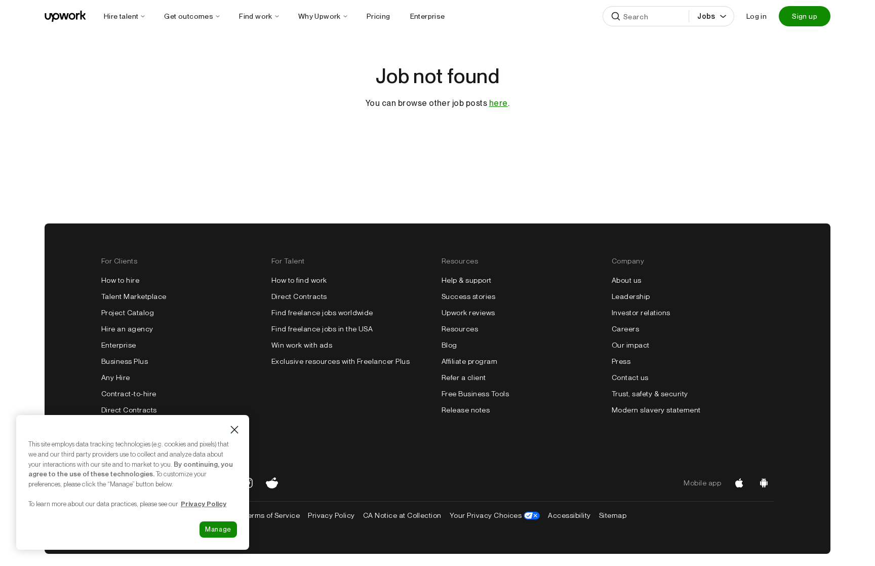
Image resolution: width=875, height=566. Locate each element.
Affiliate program (469, 361)
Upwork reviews (468, 313)
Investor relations (641, 313)
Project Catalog (127, 313)
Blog (449, 345)
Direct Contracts (129, 410)
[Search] (616, 16)
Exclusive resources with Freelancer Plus (340, 361)
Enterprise (118, 345)
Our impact (631, 345)
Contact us (630, 377)
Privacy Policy (331, 515)
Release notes (466, 410)
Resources (460, 329)
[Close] (234, 429)
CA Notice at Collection (402, 515)
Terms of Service (272, 515)
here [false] (498, 103)
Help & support (467, 280)
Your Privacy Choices (495, 515)
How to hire (120, 280)
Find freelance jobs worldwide (322, 313)
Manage (218, 529)
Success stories (468, 296)
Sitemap (612, 515)
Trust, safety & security (650, 394)
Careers (625, 329)
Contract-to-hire (128, 394)
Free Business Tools (475, 394)
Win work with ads (301, 345)
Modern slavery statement (656, 410)
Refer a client (464, 377)
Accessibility (569, 515)
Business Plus (124, 361)
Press (621, 361)
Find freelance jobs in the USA (322, 329)
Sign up (804, 16)
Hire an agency (127, 329)
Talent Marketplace (134, 296)
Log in (756, 16)
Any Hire (115, 377)
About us (627, 280)
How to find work (299, 280)
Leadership (631, 296)
